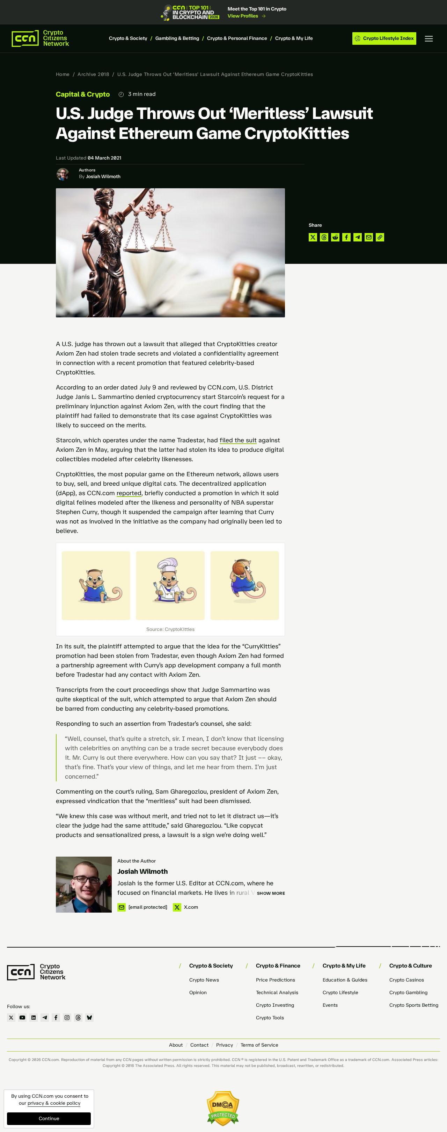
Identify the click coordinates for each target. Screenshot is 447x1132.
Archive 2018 (93, 74)
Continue (49, 1119)
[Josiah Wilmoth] (84, 885)
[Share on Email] (369, 237)
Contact (199, 1045)
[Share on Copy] (380, 237)
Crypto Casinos (406, 980)
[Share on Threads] (324, 237)
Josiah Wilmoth (103, 177)
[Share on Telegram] (357, 237)
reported (129, 493)
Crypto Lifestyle (340, 993)
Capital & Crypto (83, 94)
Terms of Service (259, 1045)
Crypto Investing (275, 1005)
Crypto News (204, 980)
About (176, 1045)
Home (63, 74)
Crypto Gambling (408, 993)
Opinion (198, 993)
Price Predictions (275, 980)
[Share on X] (313, 237)
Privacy (224, 1045)
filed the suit (238, 440)
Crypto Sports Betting (413, 1005)
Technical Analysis (277, 993)
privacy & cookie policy (54, 1103)
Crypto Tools (270, 1018)
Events (330, 1005)
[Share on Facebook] (346, 237)
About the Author (136, 861)
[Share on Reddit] (335, 237)
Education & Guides (345, 980)
